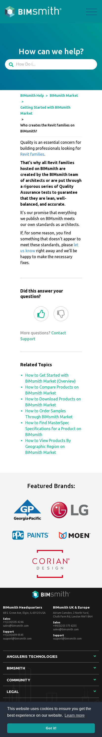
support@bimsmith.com (17, 638)
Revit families (32, 154)
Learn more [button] (75, 715)
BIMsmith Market (64, 96)
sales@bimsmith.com (16, 625)
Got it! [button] (51, 728)
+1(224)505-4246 (13, 621)
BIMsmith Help (32, 96)
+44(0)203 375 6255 (65, 625)
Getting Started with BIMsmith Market (45, 110)
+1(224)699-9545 (13, 634)
